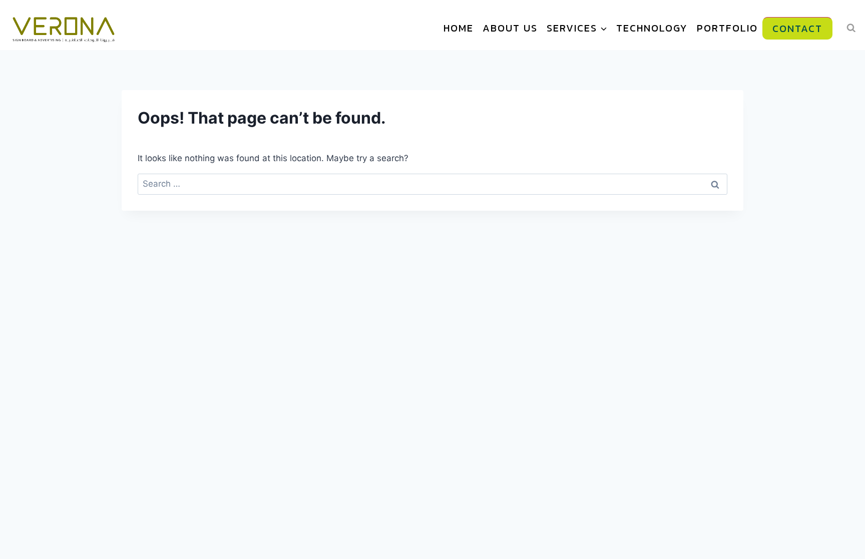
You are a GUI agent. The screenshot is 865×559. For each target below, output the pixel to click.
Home (459, 28)
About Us (510, 28)
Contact (797, 28)
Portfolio (727, 28)
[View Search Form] (851, 28)
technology (652, 28)
